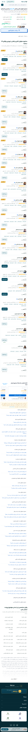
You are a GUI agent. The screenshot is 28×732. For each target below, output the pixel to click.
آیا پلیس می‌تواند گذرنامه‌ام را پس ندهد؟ (18, 524)
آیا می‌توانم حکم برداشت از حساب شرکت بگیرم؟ (17, 471)
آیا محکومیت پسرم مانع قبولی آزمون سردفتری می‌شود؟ (15, 536)
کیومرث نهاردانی (19, 141)
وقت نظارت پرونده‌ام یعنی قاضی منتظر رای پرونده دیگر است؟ (14, 591)
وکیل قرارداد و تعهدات (8, 620)
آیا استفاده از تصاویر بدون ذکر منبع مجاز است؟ (17, 564)
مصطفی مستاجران (19, 200)
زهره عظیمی (20, 346)
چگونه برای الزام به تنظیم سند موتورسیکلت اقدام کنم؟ (15, 436)
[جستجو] (2, 5)
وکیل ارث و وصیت (9, 624)
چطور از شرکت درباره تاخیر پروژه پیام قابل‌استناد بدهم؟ (15, 514)
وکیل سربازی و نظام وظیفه (21, 643)
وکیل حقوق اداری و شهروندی (9, 628)
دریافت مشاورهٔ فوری (13, 30)
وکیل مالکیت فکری (22, 646)
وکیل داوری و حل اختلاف (8, 646)
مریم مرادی (20, 215)
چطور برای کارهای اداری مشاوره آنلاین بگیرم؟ (17, 552)
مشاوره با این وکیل (17, 395)
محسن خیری (20, 127)
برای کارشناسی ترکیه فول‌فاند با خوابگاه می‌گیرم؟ (17, 581)
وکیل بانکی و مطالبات (22, 624)
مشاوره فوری (4, 59)
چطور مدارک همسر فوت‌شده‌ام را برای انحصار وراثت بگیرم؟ (15, 462)
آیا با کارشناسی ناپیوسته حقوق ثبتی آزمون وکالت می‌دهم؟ (15, 443)
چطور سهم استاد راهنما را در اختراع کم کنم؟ (18, 562)
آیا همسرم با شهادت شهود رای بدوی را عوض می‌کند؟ (16, 415)
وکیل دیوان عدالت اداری (8, 639)
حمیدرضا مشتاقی (19, 229)
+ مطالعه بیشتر (14, 679)
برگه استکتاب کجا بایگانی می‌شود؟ (19, 422)
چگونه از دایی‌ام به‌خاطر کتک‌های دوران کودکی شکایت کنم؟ (15, 425)
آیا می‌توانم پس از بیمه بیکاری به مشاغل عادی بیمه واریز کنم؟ (14, 497)
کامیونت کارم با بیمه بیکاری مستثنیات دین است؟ (16, 495)
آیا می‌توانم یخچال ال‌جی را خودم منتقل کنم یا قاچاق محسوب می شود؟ (14, 432)
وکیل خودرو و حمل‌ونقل (21, 653)
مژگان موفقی (20, 97)
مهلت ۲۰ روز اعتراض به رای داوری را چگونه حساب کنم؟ (15, 571)
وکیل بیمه (11, 632)
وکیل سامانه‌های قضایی (8, 653)
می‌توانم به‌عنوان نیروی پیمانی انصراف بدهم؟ (17, 533)
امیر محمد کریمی (19, 328)
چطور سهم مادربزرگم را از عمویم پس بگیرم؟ (17, 464)
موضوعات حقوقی (23, 707)
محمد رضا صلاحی (19, 244)
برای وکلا (25, 697)
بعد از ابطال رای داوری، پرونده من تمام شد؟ (18, 574)
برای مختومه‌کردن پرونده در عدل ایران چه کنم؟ (17, 593)
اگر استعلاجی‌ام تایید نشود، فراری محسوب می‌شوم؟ (16, 545)
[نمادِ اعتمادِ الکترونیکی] (20, 713)
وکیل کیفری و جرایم (9, 617)
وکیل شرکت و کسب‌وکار (8, 636)
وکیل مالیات (24, 632)
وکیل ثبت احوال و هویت (21, 639)
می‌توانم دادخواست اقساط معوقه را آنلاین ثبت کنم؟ (16, 455)
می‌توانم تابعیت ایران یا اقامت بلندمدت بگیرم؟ (17, 584)
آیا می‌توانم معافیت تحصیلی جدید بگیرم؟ (18, 543)
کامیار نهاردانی (20, 154)
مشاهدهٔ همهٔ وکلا (23, 376)
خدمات (25, 700)
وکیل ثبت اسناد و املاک (8, 643)
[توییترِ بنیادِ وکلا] (17, 725)
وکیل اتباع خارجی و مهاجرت (21, 649)
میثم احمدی (20, 299)
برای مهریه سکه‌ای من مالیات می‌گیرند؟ (18, 488)
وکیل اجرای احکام (9, 649)
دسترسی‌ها (24, 704)
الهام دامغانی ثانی (19, 182)
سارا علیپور (20, 111)
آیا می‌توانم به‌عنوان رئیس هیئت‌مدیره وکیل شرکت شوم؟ (15, 517)
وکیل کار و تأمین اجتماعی (21, 627)
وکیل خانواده (24, 617)
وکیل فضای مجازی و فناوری (21, 636)
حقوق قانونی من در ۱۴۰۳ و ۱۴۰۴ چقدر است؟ (17, 474)
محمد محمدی (20, 51)
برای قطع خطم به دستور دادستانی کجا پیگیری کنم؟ (16, 507)
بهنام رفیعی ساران (19, 167)
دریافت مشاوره (4, 729)
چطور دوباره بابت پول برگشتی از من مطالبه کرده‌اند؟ (16, 452)
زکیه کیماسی (20, 284)
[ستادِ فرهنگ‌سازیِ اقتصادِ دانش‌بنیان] (8, 713)
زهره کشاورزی (20, 79)
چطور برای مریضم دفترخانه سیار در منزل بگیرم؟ (17, 555)
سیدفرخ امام (20, 359)
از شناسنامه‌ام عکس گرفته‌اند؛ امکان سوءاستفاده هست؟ (15, 526)
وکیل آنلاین (9, 1)
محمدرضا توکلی (19, 64)
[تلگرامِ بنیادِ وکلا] (11, 725)
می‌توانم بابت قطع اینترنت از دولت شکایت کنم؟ (17, 504)
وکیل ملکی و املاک (22, 620)
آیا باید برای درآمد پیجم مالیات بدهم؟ (19, 485)
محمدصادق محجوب (18, 314)
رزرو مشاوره (4, 90)
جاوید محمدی (20, 257)
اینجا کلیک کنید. (12, 406)
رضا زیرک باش (20, 271)
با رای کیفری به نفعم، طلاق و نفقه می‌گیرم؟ (18, 412)
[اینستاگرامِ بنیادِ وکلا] (14, 725)
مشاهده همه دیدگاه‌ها (4, 384)
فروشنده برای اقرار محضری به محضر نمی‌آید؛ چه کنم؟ (16, 445)
